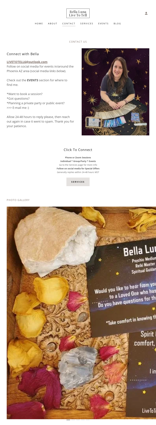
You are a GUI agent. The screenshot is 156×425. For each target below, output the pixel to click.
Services (78, 181)
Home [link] (39, 23)
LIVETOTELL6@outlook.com (27, 62)
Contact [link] (68, 23)
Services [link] (86, 23)
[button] (146, 13)
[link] (78, 15)
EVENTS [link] (103, 23)
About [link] (52, 23)
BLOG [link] (117, 23)
